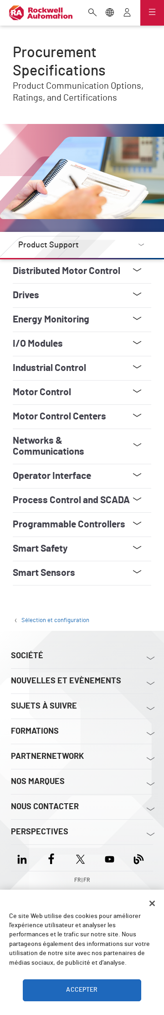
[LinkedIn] (24, 858)
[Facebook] (51, 858)
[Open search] (92, 13)
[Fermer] (152, 903)
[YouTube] (109, 858)
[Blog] (139, 858)
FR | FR (82, 880)
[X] (80, 858)
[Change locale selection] (110, 13)
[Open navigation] (152, 13)
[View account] (127, 13)
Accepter (81, 990)
